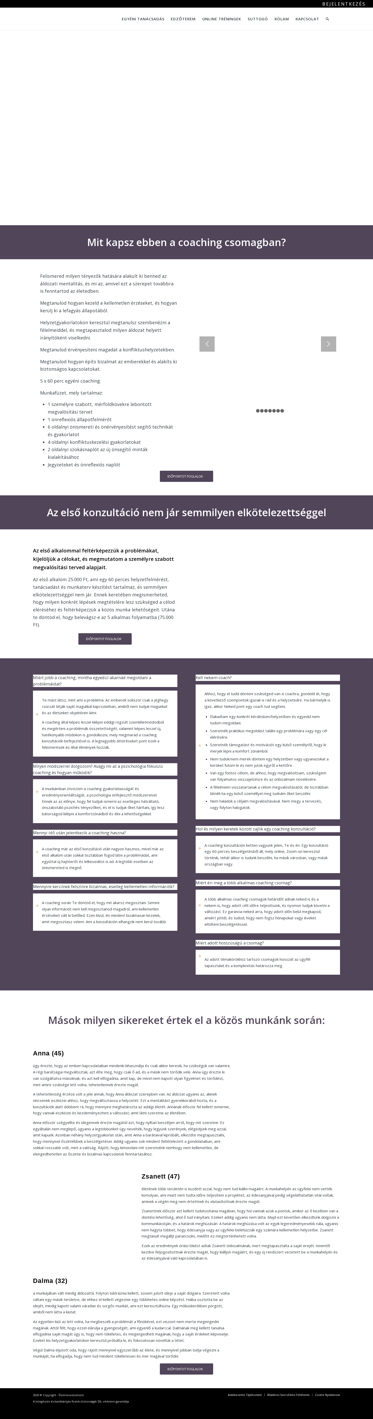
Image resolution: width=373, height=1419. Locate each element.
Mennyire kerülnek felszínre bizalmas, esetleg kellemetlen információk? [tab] (103, 886)
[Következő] (328, 344)
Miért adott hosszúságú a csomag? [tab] (230, 943)
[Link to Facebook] (346, 18)
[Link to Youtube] (362, 18)
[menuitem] (342, 4)
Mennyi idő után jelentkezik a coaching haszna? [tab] (79, 833)
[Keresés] (327, 18)
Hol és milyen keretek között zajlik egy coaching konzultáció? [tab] (256, 829)
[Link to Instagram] (354, 18)
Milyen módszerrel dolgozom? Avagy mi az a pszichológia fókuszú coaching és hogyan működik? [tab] (98, 769)
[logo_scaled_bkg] (45, 18)
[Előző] (207, 344)
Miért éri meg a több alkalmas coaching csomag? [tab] (244, 883)
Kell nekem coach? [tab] (214, 677)
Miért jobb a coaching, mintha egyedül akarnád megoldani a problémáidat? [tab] (92, 681)
